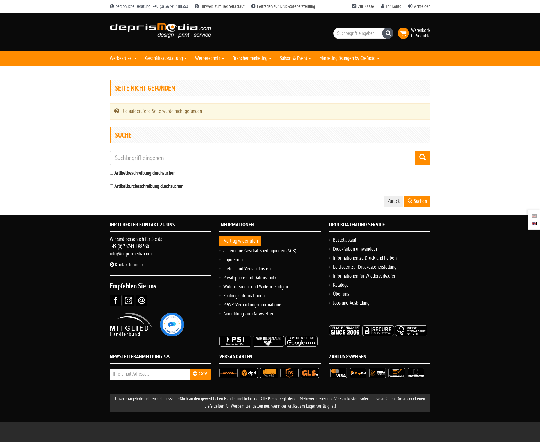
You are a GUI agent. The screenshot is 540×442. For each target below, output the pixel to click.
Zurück (394, 201)
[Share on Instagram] (128, 300)
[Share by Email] (141, 300)
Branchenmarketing (251, 58)
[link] (404, 33)
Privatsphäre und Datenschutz (249, 278)
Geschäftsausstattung (164, 58)
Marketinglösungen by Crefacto (348, 58)
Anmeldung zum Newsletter (248, 314)
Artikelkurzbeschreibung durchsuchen (148, 186)
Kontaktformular (129, 265)
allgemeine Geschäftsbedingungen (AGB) (259, 251)
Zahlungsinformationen (244, 296)
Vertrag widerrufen (241, 241)
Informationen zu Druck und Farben (365, 258)
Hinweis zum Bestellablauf (221, 6)
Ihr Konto (393, 6)
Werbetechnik (208, 58)
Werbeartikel (122, 58)
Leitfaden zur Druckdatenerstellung (285, 6)
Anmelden (422, 6)
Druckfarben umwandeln (355, 249)
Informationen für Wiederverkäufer (364, 276)
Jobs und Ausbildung (351, 303)
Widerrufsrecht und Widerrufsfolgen (255, 287)
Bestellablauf (344, 240)
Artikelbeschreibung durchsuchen (145, 173)
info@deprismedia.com (131, 254)
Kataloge (341, 285)
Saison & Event (294, 58)
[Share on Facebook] (116, 300)
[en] (534, 223)
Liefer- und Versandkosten (247, 269)
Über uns (341, 294)
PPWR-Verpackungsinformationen (253, 305)
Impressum (233, 260)
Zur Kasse (366, 6)
